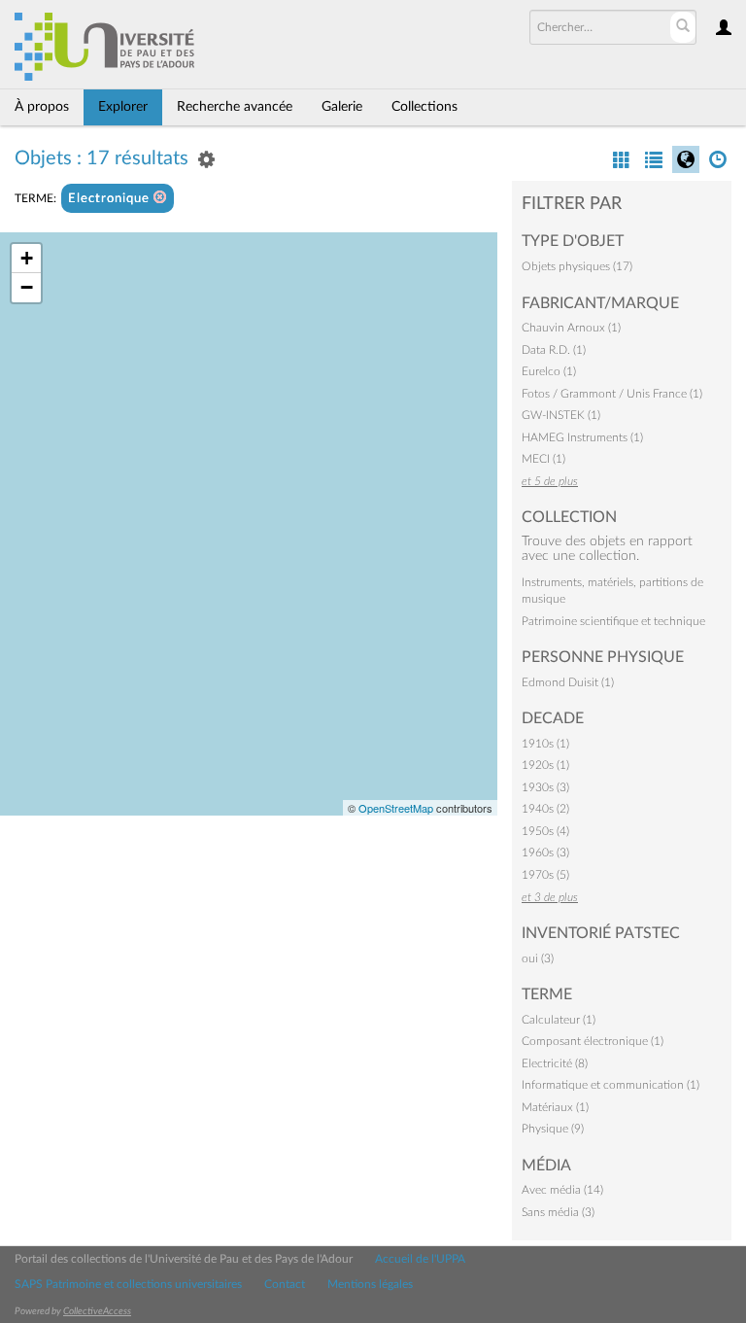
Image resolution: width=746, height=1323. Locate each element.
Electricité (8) (555, 1063)
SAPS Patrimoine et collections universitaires (128, 1284)
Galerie (342, 107)
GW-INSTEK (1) (561, 415)
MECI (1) (543, 459)
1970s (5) (545, 875)
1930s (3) (545, 787)
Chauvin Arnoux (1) (571, 327)
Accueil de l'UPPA (420, 1259)
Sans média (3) (558, 1212)
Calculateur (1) (558, 1020)
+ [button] (26, 258)
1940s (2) (545, 809)
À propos (42, 107)
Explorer (123, 107)
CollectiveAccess (97, 1311)
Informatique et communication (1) (610, 1085)
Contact (284, 1284)
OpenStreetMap (395, 808)
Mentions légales (370, 1284)
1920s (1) (545, 765)
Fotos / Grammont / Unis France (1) (612, 394)
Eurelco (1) (549, 371)
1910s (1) (545, 743)
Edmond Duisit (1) (568, 682)
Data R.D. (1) (554, 350)
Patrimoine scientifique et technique (613, 621)
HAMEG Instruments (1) (582, 437)
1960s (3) (545, 852)
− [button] (26, 287)
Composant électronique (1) (592, 1041)
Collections (424, 107)
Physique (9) (553, 1128)
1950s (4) (545, 831)
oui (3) (538, 958)
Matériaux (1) (555, 1107)
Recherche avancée (234, 107)
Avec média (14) (562, 1190)
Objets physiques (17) (577, 266)
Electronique (110, 198)
